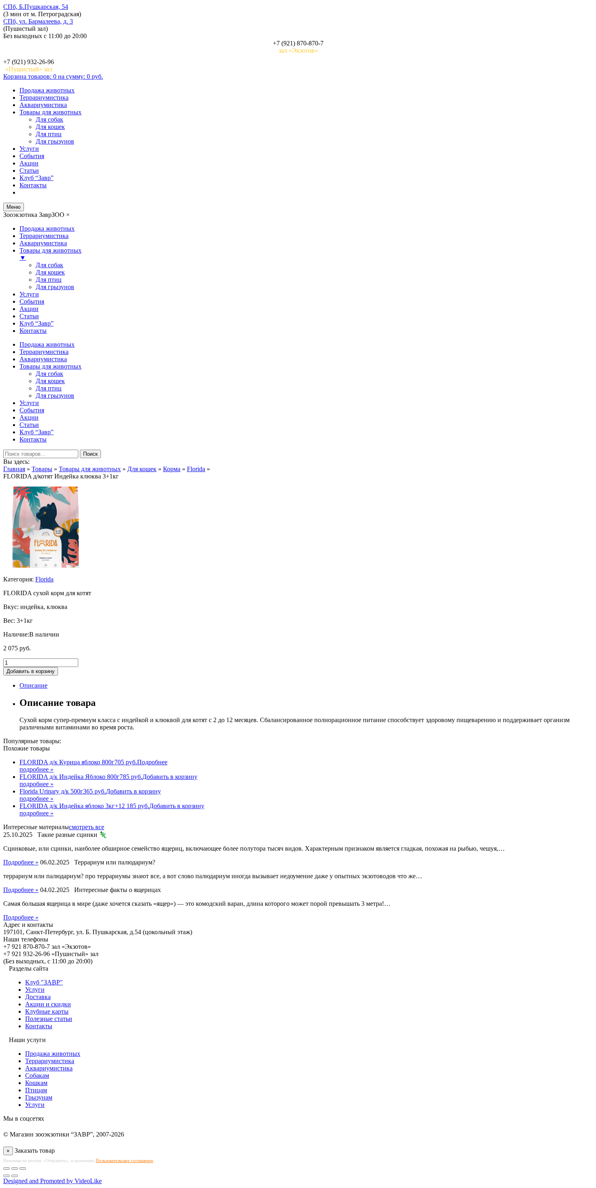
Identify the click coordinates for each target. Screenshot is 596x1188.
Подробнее (152, 762)
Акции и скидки (48, 1004)
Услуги (29, 148)
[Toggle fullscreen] (14, 1168)
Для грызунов (55, 141)
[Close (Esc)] (6, 1168)
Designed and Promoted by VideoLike (52, 1180)
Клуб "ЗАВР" (44, 982)
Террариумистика (44, 97)
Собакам (37, 1075)
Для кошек (50, 126)
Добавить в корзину (30, 671)
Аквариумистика (43, 104)
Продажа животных (47, 90)
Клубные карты (47, 1011)
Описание (33, 685)
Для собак (49, 119)
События (31, 155)
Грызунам (38, 1097)
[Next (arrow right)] (14, 1176)
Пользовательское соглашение (124, 1160)
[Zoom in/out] (22, 1168)
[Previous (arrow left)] (6, 1176)
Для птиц (49, 134)
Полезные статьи (48, 1018)
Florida (44, 579)
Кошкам (36, 1082)
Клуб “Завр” (36, 177)
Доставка (38, 996)
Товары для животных (50, 112)
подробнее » (36, 769)
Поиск (90, 454)
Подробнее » (21, 862)
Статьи (29, 170)
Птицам (36, 1090)
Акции (29, 163)
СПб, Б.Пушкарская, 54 (35, 6)
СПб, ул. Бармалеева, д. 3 (38, 21)
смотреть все (86, 826)
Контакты (33, 185)
